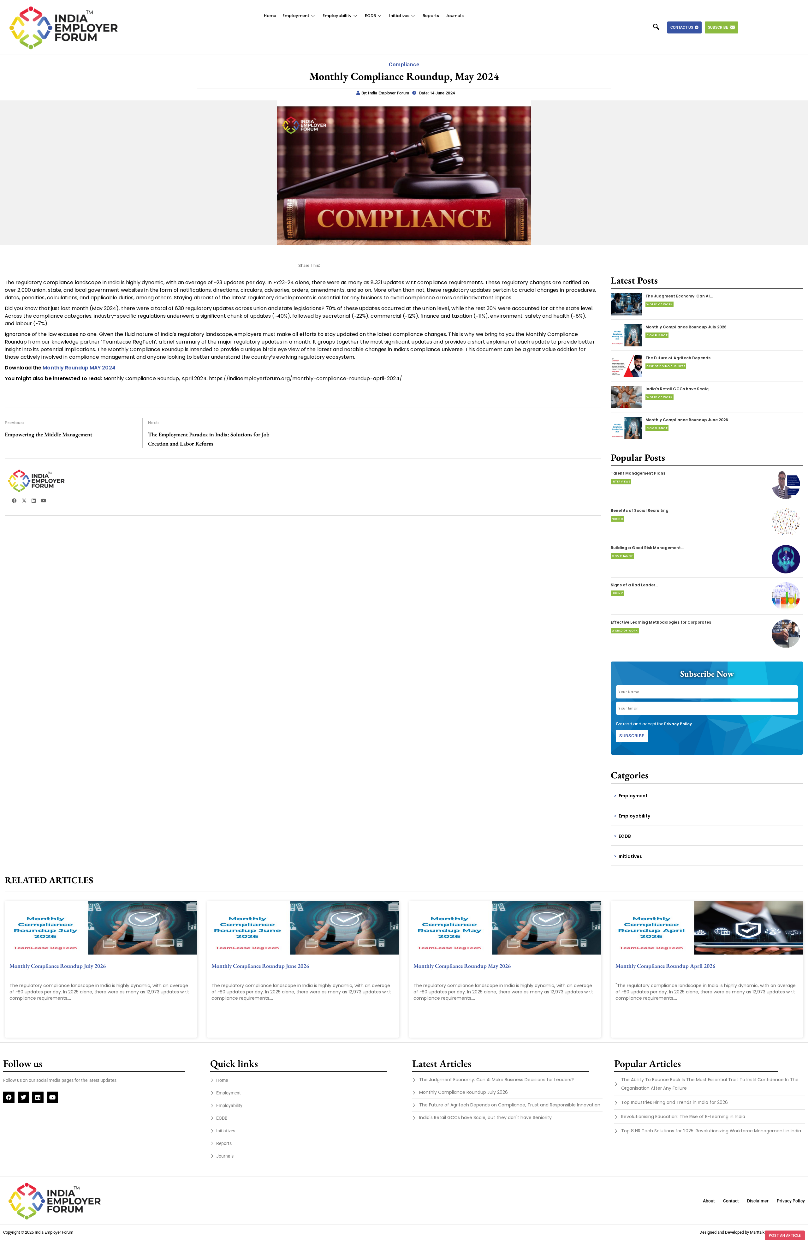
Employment (295, 16)
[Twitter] (23, 1097)
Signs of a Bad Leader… (634, 585)
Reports (431, 16)
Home (270, 16)
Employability (337, 16)
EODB (370, 16)
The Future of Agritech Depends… (679, 358)
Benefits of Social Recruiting (639, 510)
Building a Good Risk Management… (647, 547)
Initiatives (399, 16)
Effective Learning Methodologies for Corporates (661, 622)
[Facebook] (9, 1097)
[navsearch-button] (659, 27)
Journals (454, 16)
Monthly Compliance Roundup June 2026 (686, 419)
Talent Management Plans (638, 473)
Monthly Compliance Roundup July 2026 (686, 327)
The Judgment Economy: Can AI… (679, 296)
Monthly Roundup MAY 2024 (79, 367)
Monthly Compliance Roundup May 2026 (462, 965)
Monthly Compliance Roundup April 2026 (665, 965)
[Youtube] (52, 1097)
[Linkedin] (38, 1097)
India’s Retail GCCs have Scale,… (678, 389)
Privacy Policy (678, 724)
